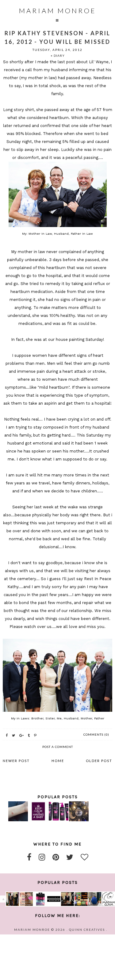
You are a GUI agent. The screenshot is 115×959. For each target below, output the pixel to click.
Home (58, 761)
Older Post (99, 761)
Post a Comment (57, 747)
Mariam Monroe (57, 10)
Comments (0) (96, 734)
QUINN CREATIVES (87, 929)
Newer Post (16, 761)
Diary (59, 55)
